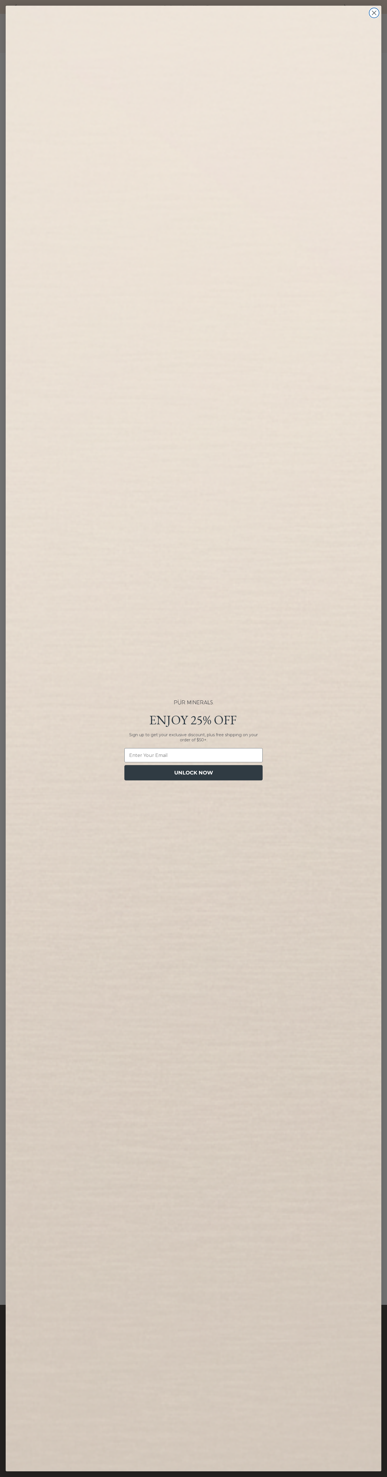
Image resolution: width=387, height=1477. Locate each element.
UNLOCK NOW (193, 773)
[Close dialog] (374, 13)
